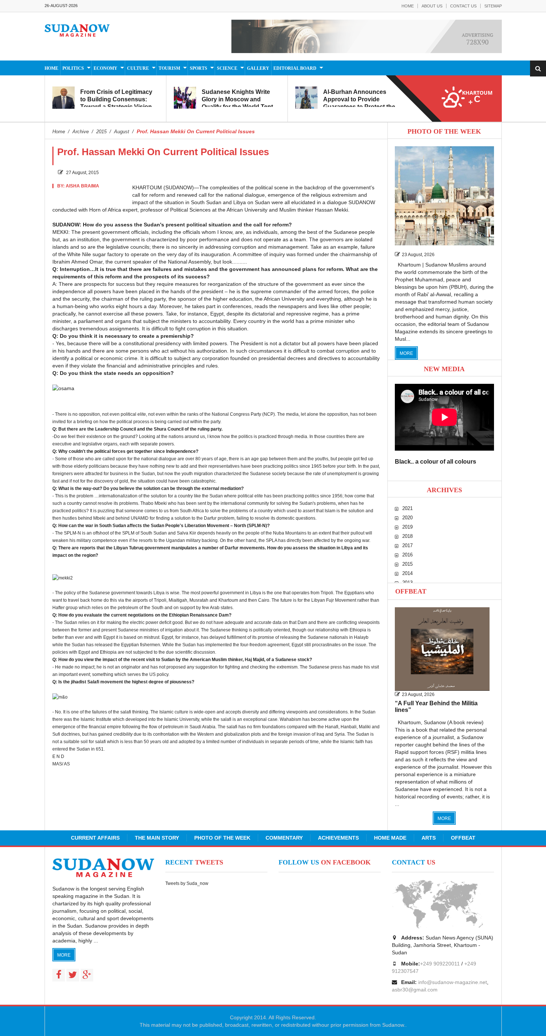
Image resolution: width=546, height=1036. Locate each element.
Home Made (390, 838)
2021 (407, 508)
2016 (407, 555)
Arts (429, 838)
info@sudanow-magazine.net (452, 982)
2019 (407, 527)
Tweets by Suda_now (186, 883)
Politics (73, 68)
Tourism (169, 68)
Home (408, 6)
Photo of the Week (222, 838)
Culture (138, 68)
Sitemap (493, 6)
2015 (407, 564)
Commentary (284, 838)
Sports (198, 68)
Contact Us (463, 6)
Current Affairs (95, 838)
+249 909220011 (440, 964)
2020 (407, 517)
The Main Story (157, 838)
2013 (407, 582)
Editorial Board (294, 68)
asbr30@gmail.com (415, 990)
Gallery (258, 68)
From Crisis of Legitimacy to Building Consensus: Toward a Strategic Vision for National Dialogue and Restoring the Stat (116, 107)
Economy (105, 68)
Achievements (338, 838)
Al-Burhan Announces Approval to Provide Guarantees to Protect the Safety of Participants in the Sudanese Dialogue (361, 107)
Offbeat (410, 591)
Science (227, 68)
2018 (407, 536)
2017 (407, 545)
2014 (407, 573)
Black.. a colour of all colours (435, 461)
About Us (432, 6)
